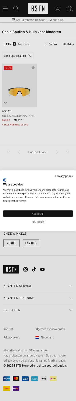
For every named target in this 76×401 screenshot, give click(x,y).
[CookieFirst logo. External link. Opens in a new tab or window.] (4, 180)
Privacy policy (64, 176)
